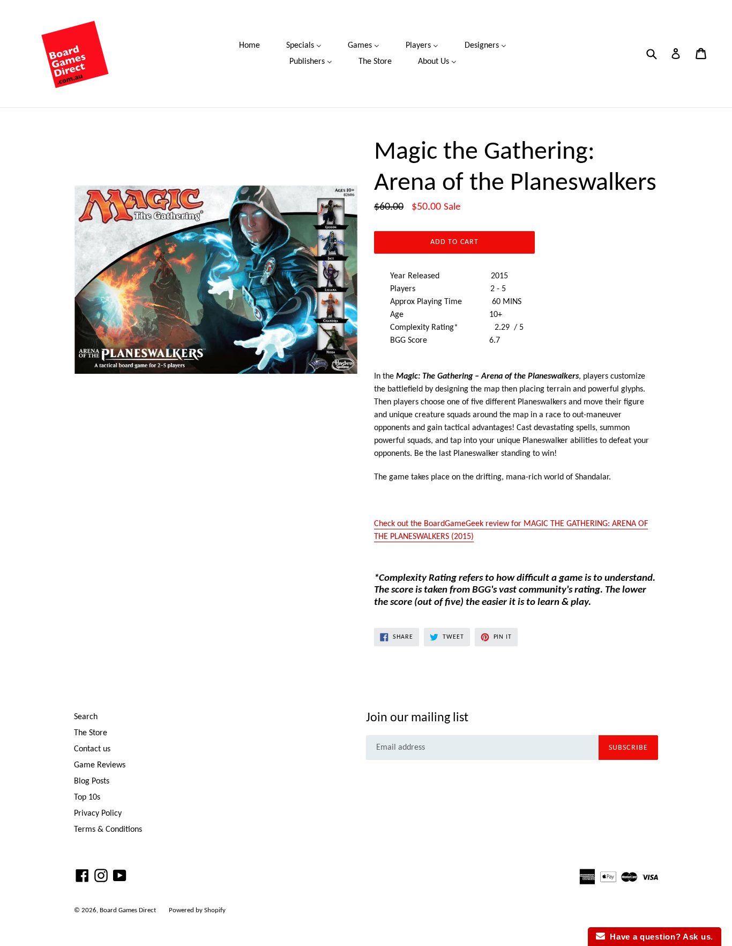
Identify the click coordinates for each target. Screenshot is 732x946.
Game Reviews (99, 765)
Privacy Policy (98, 813)
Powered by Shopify (197, 910)
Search (86, 717)
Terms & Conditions (108, 829)
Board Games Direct (128, 910)
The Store (90, 733)
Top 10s (87, 797)
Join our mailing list (417, 718)
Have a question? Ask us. (659, 936)
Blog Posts (91, 781)
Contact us (92, 749)
